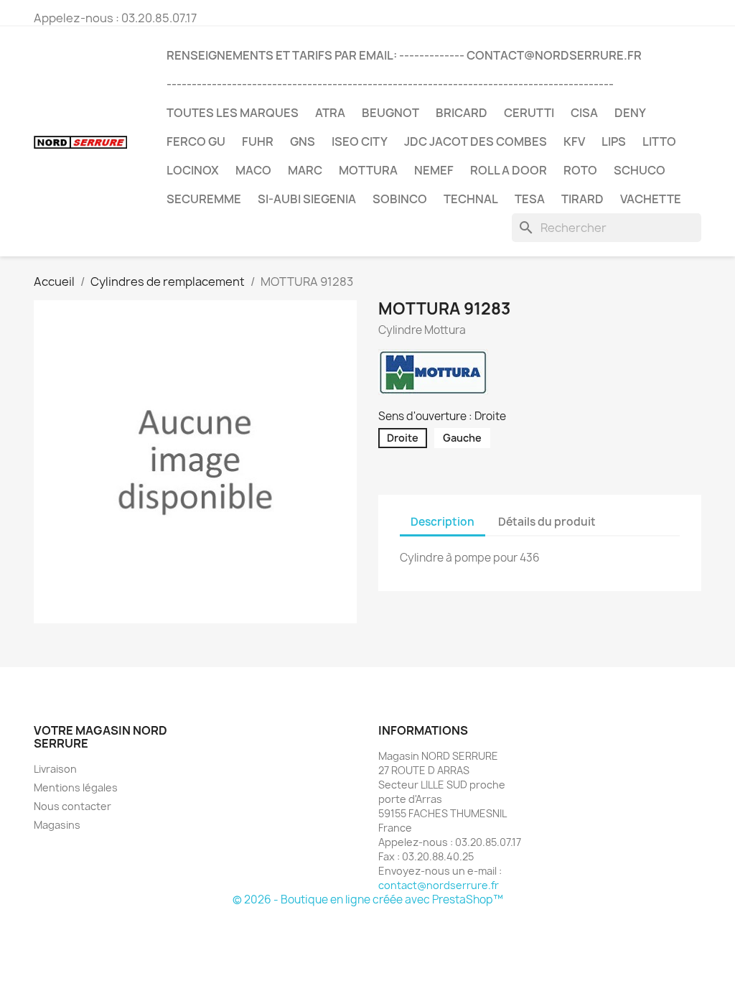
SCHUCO (639, 170)
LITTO (659, 141)
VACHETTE (650, 199)
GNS (302, 141)
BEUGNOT (390, 113)
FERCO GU (196, 141)
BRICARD (461, 113)
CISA (584, 113)
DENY (630, 113)
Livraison (55, 769)
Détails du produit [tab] (547, 521)
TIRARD (582, 199)
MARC (305, 170)
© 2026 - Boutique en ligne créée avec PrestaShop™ (368, 899)
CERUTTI (529, 113)
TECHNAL (471, 199)
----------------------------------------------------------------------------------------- (390, 84)
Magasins (57, 825)
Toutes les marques (233, 113)
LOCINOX (193, 170)
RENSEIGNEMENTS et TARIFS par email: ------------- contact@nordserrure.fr (404, 55)
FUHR (257, 141)
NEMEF (434, 170)
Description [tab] (442, 521)
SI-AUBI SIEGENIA (307, 199)
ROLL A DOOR (508, 170)
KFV (574, 141)
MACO (253, 170)
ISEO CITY (360, 141)
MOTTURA (368, 170)
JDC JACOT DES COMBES (475, 141)
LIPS (613, 141)
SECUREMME (204, 199)
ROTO (580, 170)
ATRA (330, 113)
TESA (530, 199)
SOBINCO (400, 199)
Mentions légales (76, 787)
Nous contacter (72, 806)
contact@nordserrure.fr (438, 885)
